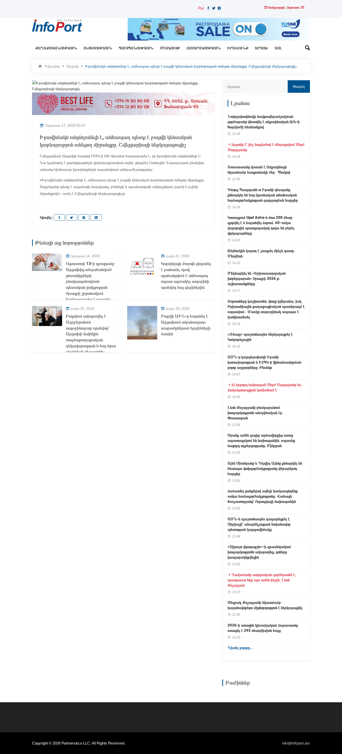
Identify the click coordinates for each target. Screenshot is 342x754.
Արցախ (261, 48)
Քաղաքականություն (56, 48)
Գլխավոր (52, 66)
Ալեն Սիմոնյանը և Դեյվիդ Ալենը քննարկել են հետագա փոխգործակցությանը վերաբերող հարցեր (265, 468)
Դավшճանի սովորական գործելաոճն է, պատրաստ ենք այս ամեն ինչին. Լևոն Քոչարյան (262, 580)
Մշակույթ (170, 48)
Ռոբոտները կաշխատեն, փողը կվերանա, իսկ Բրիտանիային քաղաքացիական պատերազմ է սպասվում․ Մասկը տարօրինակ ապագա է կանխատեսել (266, 309)
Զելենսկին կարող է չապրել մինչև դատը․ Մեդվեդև (262, 253)
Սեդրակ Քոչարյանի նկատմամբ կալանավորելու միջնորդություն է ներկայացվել (265, 605)
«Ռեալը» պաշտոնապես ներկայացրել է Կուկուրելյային (260, 337)
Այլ (278, 48)
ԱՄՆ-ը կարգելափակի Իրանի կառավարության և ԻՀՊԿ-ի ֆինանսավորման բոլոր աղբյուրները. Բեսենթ (264, 362)
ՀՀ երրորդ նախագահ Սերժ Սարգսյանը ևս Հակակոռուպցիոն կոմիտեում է (264, 387)
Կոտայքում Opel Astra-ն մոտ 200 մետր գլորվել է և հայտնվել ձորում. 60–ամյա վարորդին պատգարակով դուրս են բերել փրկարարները (261, 225)
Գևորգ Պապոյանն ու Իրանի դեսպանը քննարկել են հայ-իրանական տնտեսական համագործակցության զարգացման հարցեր (263, 195)
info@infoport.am (296, 743)
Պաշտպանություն (136, 48)
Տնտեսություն (98, 48)
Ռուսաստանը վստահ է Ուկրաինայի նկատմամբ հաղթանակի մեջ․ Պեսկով (259, 169)
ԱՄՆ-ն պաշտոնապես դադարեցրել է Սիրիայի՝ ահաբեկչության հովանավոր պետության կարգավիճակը (259, 524)
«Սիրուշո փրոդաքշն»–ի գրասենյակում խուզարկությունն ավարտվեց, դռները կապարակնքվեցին (259, 552)
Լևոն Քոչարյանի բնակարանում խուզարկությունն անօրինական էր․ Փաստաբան (256, 413)
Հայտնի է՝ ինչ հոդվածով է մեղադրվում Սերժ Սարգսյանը (266, 147)
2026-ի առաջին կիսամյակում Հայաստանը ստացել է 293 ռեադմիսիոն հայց (263, 627)
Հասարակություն (204, 48)
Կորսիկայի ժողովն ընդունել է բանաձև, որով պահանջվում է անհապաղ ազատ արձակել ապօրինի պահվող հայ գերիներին (186, 275)
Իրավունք (237, 48)
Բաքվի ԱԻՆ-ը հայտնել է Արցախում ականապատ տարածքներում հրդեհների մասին (186, 325)
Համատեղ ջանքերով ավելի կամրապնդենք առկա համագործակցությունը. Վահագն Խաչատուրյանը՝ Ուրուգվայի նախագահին (263, 496)
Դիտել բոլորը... (240, 647)
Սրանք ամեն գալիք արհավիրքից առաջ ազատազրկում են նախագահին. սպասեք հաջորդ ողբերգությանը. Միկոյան (261, 440)
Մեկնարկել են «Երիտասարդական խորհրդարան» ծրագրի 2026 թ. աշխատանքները (257, 278)
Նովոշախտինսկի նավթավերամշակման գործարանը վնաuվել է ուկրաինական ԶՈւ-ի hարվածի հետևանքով (264, 122)
